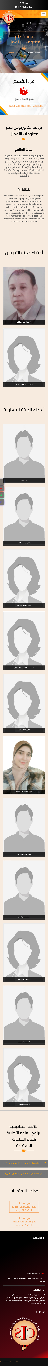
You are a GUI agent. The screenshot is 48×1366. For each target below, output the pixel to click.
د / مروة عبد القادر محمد (24, 384)
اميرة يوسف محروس (24, 605)
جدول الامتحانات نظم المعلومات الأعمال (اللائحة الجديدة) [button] (24, 1221)
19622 (25, 3)
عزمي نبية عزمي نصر (24, 854)
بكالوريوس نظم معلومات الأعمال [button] (25, 106)
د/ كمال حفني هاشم (24, 322)
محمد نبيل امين (24, 916)
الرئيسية (37, 52)
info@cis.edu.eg (26, 7)
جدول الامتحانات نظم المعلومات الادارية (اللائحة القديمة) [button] (24, 1206)
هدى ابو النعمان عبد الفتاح (24, 667)
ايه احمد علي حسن (24, 979)
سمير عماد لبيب (24, 480)
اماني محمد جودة (24, 729)
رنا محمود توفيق (24, 1104)
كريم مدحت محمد (24, 1041)
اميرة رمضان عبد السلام (24, 791)
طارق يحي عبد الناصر (24, 542)
